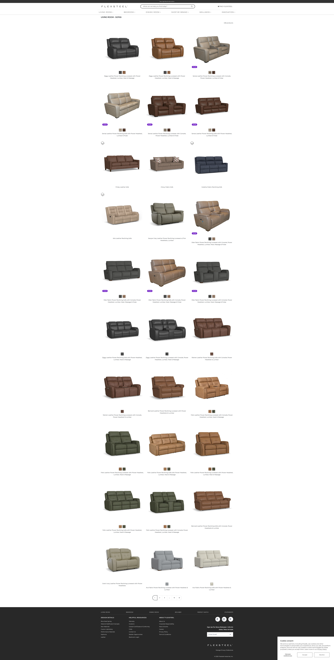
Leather (103, 637)
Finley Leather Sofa (122, 187)
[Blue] (166, 584)
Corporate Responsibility (166, 624)
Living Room (105, 12)
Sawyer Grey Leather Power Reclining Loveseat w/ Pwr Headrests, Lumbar (167, 239)
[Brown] (213, 72)
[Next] (179, 597)
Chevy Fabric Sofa (167, 187)
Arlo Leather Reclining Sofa (122, 238)
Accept (304, 655)
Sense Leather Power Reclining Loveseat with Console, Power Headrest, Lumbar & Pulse (212, 77)
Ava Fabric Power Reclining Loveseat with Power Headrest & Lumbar (167, 589)
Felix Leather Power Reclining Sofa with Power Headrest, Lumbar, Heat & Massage (167, 474)
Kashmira (104, 634)
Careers (161, 629)
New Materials (105, 626)
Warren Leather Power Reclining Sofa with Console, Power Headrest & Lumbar (212, 358)
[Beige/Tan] (211, 584)
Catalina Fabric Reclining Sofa (212, 187)
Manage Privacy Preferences (224, 650)
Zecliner (178, 612)
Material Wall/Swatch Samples (110, 624)
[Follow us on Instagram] (224, 619)
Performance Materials (108, 632)
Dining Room (152, 12)
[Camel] (124, 72)
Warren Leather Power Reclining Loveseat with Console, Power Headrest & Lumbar (122, 416)
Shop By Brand (179, 12)
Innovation (228, 12)
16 (174, 597)
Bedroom (129, 12)
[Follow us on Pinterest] (230, 619)
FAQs (130, 629)
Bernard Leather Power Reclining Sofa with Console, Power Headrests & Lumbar (211, 527)
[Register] (230, 634)
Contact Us (132, 632)
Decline (322, 655)
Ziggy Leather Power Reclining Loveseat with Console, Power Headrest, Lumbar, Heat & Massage (167, 358)
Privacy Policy (322, 649)
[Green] (213, 411)
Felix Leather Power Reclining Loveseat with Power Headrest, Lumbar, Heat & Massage (122, 474)
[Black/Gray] (120, 72)
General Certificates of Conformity (139, 626)
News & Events (163, 626)
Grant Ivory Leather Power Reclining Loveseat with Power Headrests (122, 584)
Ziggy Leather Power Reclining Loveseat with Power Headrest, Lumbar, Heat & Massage (122, 77)
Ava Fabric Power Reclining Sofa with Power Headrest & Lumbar (211, 589)
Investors (131, 624)
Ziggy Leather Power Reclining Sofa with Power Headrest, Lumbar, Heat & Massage (122, 358)
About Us (162, 621)
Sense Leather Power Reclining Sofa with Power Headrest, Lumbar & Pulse (122, 135)
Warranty (131, 621)
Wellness (204, 12)
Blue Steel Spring (106, 621)
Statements (229, 612)
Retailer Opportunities (135, 634)
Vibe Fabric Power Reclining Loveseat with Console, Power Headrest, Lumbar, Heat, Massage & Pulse (212, 243)
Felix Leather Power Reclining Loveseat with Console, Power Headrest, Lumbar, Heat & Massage (212, 416)
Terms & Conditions (165, 634)
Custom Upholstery (107, 629)
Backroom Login (134, 637)
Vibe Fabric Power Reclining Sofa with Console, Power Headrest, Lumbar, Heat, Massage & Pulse (122, 301)
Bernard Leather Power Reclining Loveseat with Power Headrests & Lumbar (167, 412)
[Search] (192, 6)
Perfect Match (202, 612)
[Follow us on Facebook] (217, 619)
